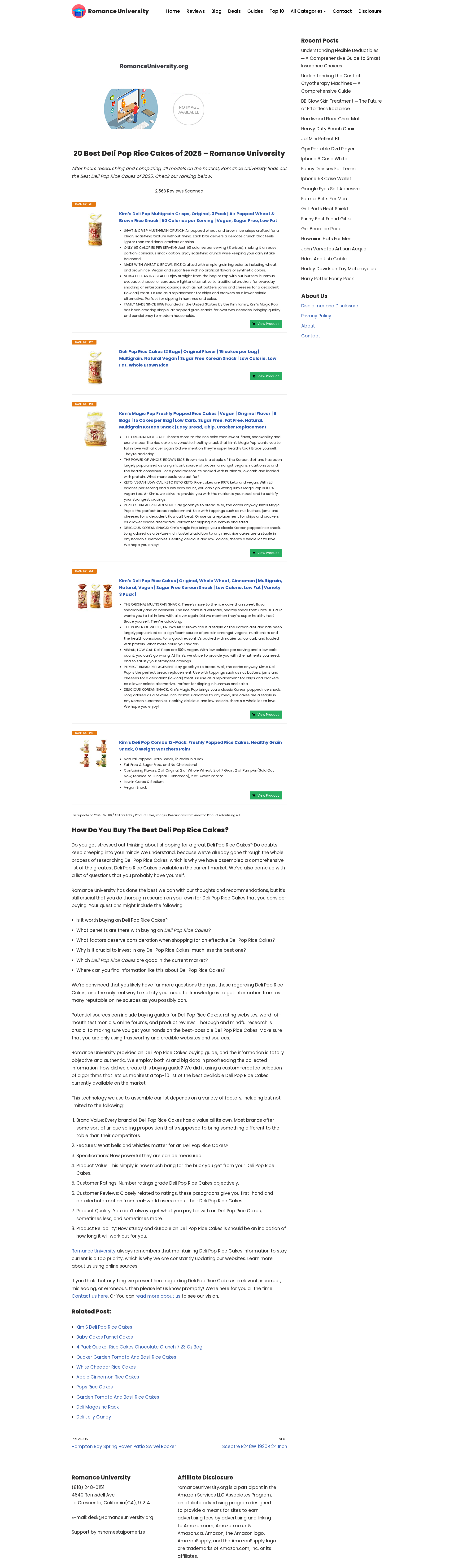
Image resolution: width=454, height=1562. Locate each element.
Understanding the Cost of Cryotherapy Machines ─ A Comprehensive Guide (331, 83)
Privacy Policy (316, 316)
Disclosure (370, 11)
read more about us (157, 1296)
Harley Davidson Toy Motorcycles (338, 269)
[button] (325, 11)
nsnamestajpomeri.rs (121, 1532)
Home (173, 11)
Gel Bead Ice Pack (321, 229)
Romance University (94, 1251)
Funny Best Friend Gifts (326, 219)
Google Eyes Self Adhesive (330, 189)
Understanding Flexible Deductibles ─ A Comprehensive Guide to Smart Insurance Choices (340, 58)
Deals (234, 11)
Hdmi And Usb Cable (324, 259)
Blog (216, 11)
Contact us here (90, 1296)
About (308, 326)
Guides (255, 11)
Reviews (196, 11)
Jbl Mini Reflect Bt (320, 138)
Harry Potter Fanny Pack (327, 278)
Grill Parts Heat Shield (324, 208)
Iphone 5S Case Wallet (326, 178)
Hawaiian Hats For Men (326, 239)
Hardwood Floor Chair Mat (330, 119)
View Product (268, 323)
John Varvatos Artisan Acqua (334, 249)
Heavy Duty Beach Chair (328, 129)
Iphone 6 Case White (324, 159)
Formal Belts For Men (324, 199)
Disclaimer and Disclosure (329, 306)
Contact (342, 11)
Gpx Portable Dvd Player (328, 149)
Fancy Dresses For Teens (328, 169)
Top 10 (277, 11)
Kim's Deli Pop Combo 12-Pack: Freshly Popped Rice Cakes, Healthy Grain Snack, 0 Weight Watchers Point (200, 745)
